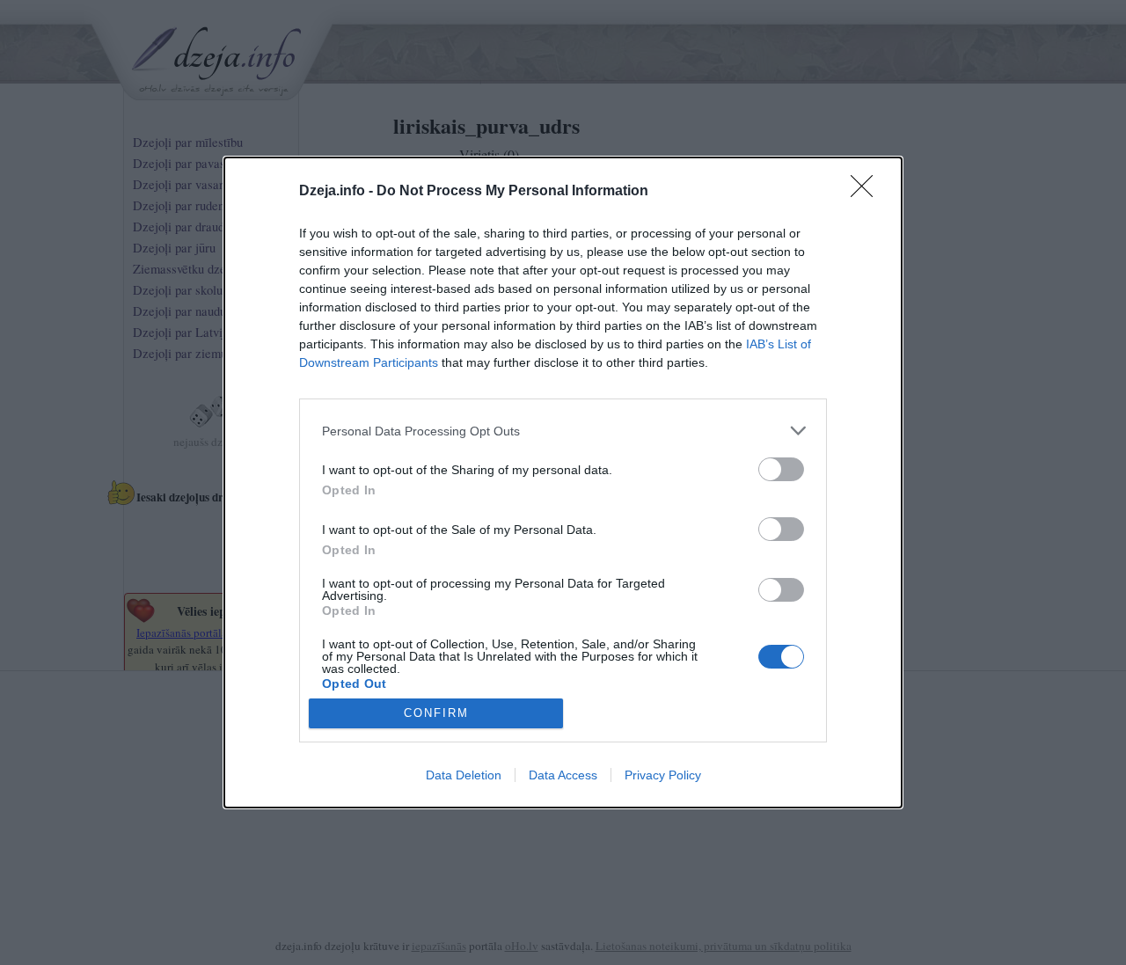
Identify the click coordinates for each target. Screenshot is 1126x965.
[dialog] (563, 482)
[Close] (867, 191)
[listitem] (563, 430)
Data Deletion (463, 775)
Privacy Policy (663, 775)
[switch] (781, 469)
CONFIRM (436, 713)
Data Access (563, 775)
